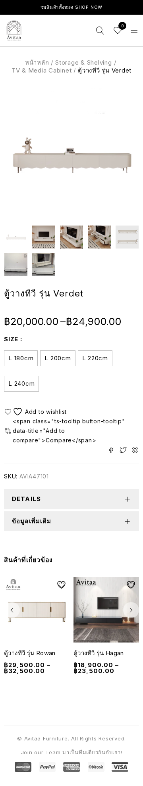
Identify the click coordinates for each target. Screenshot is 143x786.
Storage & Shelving (83, 62)
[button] (12, 610)
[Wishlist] (36, 412)
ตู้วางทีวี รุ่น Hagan (98, 653)
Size (11, 339)
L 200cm (57, 358)
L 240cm (21, 383)
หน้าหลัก (37, 62)
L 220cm (95, 358)
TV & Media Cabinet (42, 70)
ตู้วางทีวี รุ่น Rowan (30, 653)
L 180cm (20, 358)
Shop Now (89, 7)
